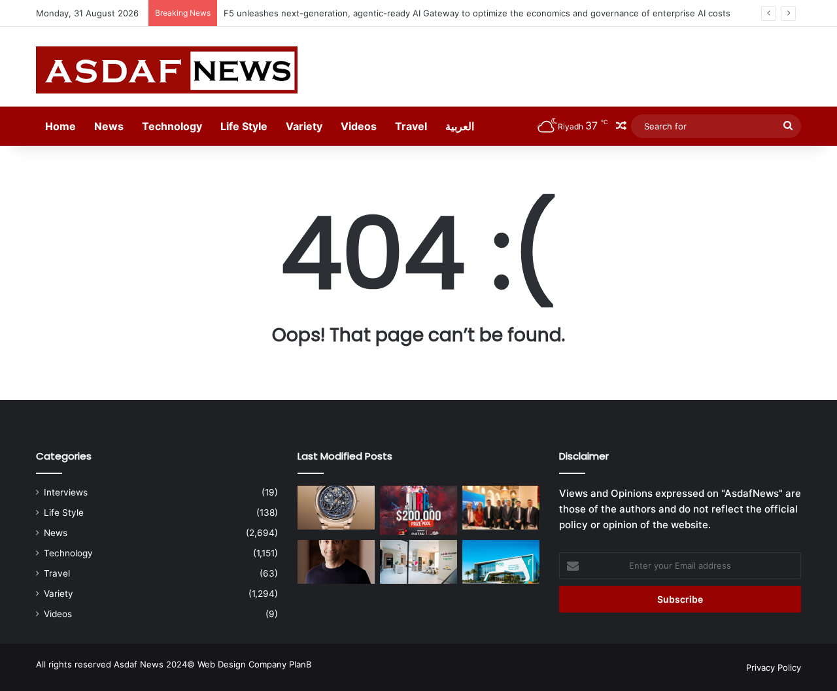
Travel (411, 126)
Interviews (66, 492)
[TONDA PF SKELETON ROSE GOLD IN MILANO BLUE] (336, 508)
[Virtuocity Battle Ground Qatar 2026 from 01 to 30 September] (418, 510)
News (109, 126)
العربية (459, 126)
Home (60, 126)
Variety (304, 126)
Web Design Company (241, 664)
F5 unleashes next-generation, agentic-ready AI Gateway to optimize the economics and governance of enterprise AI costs (477, 13)
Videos (359, 126)
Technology (172, 126)
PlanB (300, 664)
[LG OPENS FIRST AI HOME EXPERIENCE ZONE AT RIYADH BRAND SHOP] (418, 562)
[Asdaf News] (167, 69)
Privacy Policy (773, 667)
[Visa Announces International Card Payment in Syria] (500, 508)
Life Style (243, 126)
